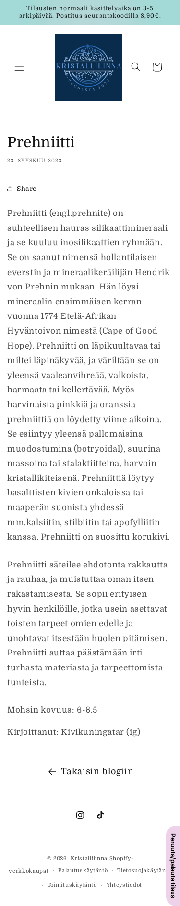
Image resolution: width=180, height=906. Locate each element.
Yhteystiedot (124, 885)
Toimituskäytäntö (72, 885)
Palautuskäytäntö (83, 871)
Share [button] (27, 188)
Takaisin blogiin (97, 771)
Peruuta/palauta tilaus (173, 865)
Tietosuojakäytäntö (144, 871)
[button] (19, 66)
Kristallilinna (89, 859)
